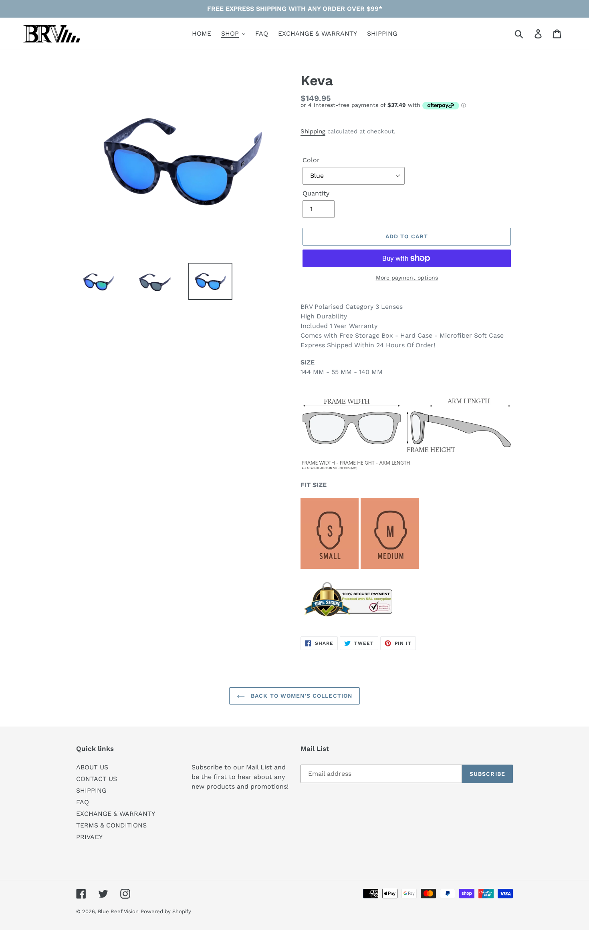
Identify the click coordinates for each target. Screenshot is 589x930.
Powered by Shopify (166, 911)
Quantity (316, 193)
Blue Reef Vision (118, 911)
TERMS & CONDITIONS (111, 825)
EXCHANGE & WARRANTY (115, 813)
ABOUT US (92, 767)
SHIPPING (91, 790)
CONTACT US (96, 779)
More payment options (407, 277)
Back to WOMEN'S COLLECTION (300, 695)
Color (311, 160)
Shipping (313, 131)
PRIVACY (89, 837)
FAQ (82, 802)
